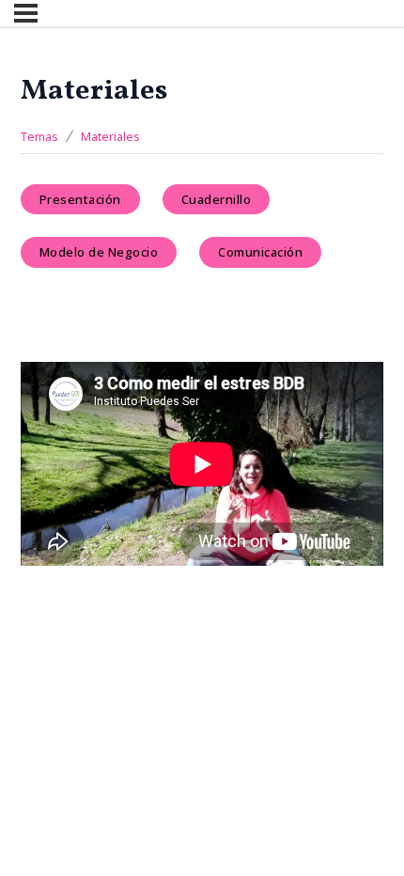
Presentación (80, 199)
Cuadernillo (216, 199)
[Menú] (26, 13)
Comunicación (260, 251)
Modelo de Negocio (99, 251)
